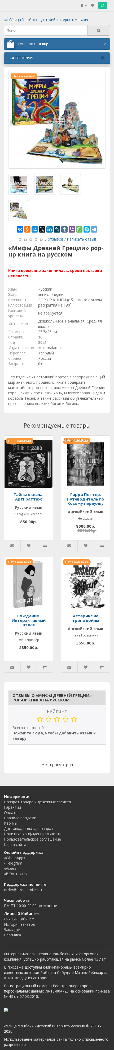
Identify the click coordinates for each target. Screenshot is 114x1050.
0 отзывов (54, 239)
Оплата (10, 812)
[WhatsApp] (79, 229)
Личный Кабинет (19, 918)
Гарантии (12, 807)
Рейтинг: (57, 711)
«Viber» (10, 868)
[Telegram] (94, 229)
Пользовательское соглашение (32, 839)
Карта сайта (15, 844)
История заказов (19, 924)
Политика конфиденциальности (33, 833)
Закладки (12, 929)
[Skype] (87, 229)
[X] (42, 229)
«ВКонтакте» (16, 873)
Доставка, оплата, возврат (28, 828)
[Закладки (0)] (92, 5)
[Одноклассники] (27, 229)
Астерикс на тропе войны (85, 618)
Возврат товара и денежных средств (37, 801)
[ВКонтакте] (20, 229)
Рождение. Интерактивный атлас (29, 620)
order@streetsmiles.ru (23, 889)
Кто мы (10, 823)
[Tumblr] (64, 229)
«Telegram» (14, 863)
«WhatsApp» (14, 857)
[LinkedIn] (49, 229)
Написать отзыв (81, 239)
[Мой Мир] (35, 229)
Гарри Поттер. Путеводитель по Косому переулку (85, 499)
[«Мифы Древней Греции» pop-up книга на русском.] (57, 120)
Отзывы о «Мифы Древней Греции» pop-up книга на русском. (52, 697)
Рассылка (12, 934)
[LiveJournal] (57, 229)
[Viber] (72, 229)
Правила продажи (20, 817)
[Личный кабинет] (84, 5)
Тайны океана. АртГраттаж (28, 497)
